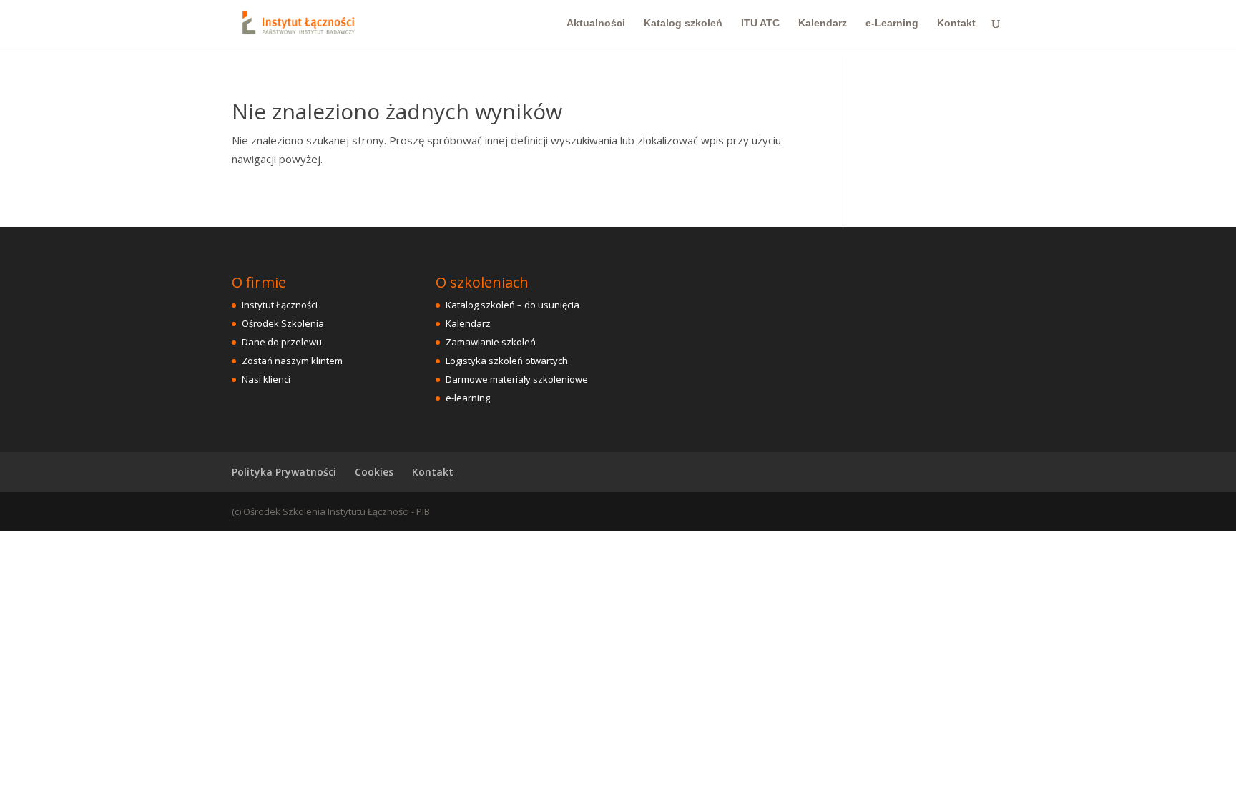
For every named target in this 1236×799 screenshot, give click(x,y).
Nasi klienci (266, 379)
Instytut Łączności (280, 304)
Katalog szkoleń (683, 23)
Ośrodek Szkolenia (283, 323)
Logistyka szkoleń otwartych (507, 360)
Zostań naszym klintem (292, 360)
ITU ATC (760, 23)
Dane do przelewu (282, 341)
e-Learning (891, 23)
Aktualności (595, 23)
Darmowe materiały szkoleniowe (517, 379)
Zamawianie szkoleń (491, 341)
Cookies (374, 472)
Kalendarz (822, 23)
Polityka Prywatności (284, 472)
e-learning (468, 397)
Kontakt (956, 23)
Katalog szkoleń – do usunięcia (512, 304)
